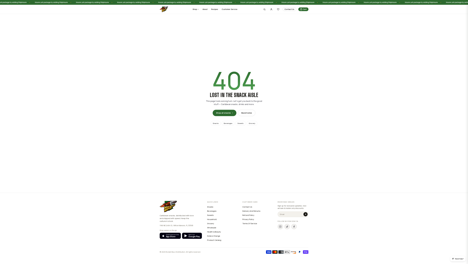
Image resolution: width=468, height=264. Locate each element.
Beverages (228, 123)
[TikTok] (287, 226)
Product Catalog (214, 240)
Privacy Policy (248, 219)
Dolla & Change (213, 236)
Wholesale (211, 227)
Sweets (240, 123)
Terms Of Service (249, 223)
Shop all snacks (223, 113)
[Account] (271, 9)
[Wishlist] (278, 9)
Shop (195, 9)
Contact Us (289, 9)
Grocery (252, 123)
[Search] (264, 9)
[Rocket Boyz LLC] (164, 9)
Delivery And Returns (251, 211)
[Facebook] (294, 226)
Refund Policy (248, 215)
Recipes (214, 9)
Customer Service (229, 9)
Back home (246, 113)
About (205, 9)
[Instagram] (280, 226)
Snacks (216, 123)
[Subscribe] (305, 214)
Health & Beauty (214, 232)
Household (212, 219)
